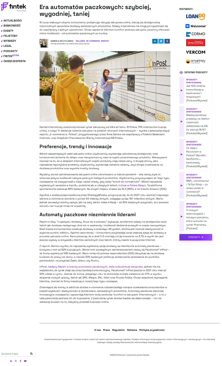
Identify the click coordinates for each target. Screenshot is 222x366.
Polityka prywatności (152, 329)
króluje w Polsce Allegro (132, 185)
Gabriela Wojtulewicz (62, 41)
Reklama (132, 329)
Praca (106, 329)
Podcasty (10, 51)
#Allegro (80, 41)
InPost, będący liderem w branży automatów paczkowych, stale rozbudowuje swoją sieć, (91, 266)
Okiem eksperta (14, 61)
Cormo (146, 355)
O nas (97, 329)
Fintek (11, 56)
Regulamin (118, 329)
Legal (7, 46)
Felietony (10, 36)
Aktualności (12, 20)
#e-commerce (93, 41)
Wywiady (9, 41)
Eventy (8, 31)
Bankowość (11, 25)
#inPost (105, 41)
